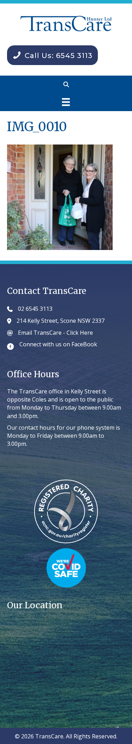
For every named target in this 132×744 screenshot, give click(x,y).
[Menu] (66, 102)
